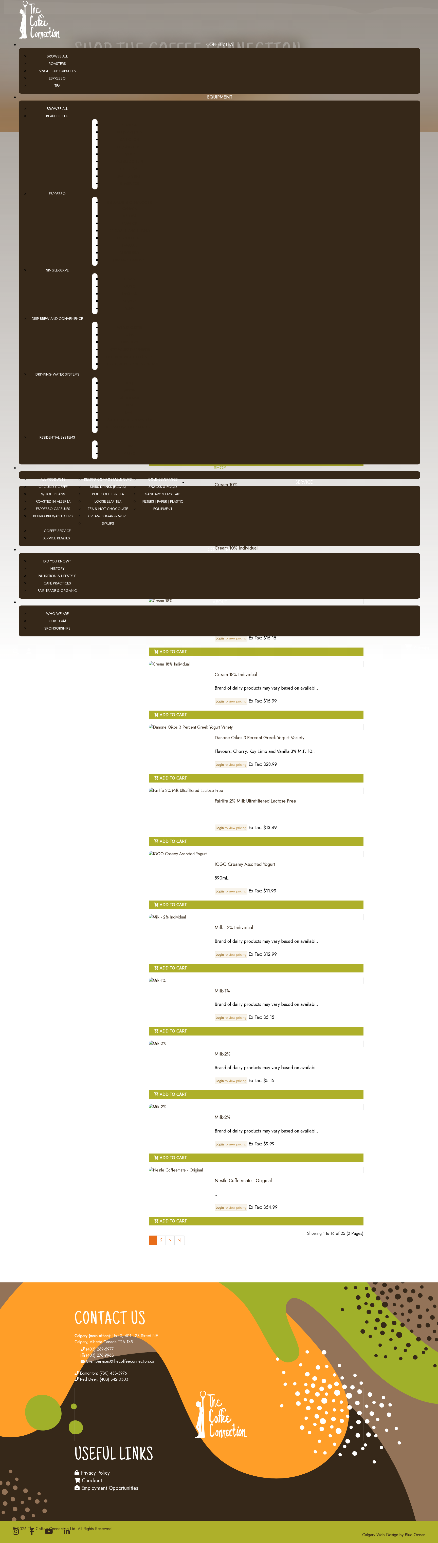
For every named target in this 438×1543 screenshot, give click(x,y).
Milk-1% (222, 991)
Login (220, 701)
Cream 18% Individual (236, 674)
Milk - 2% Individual (234, 927)
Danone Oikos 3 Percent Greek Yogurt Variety (259, 737)
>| (179, 1240)
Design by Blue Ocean (405, 1535)
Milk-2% (222, 1054)
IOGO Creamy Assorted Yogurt (245, 864)
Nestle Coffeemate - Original (243, 1180)
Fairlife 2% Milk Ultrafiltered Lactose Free (255, 801)
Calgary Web (373, 1535)
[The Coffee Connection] (38, 38)
